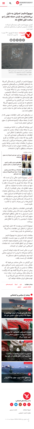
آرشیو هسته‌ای (9, 284)
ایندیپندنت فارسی (22, 34)
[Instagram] (20, 404)
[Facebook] (23, 40)
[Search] (10, 3)
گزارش (30, 177)
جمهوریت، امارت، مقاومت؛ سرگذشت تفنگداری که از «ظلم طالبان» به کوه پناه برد (18, 356)
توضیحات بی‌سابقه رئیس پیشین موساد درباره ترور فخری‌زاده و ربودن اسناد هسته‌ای (12, 172)
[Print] (11, 40)
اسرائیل (19, 287)
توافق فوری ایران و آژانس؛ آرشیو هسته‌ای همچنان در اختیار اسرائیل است (12, 165)
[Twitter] (17, 40)
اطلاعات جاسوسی (27, 287)
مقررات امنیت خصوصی (25, 413)
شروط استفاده (27, 410)
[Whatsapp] (20, 40)
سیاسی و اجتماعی (17, 295)
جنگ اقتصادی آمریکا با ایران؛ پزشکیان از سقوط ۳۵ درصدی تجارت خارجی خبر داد (17, 314)
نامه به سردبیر (13, 410)
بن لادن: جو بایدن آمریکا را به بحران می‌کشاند (12, 156)
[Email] (14, 40)
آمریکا (16, 284)
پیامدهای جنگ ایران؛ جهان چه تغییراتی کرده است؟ (17, 378)
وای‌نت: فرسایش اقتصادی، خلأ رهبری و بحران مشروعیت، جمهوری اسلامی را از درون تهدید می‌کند (18, 334)
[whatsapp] (11, 404)
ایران (21, 284)
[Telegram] (16, 404)
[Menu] (3, 3)
